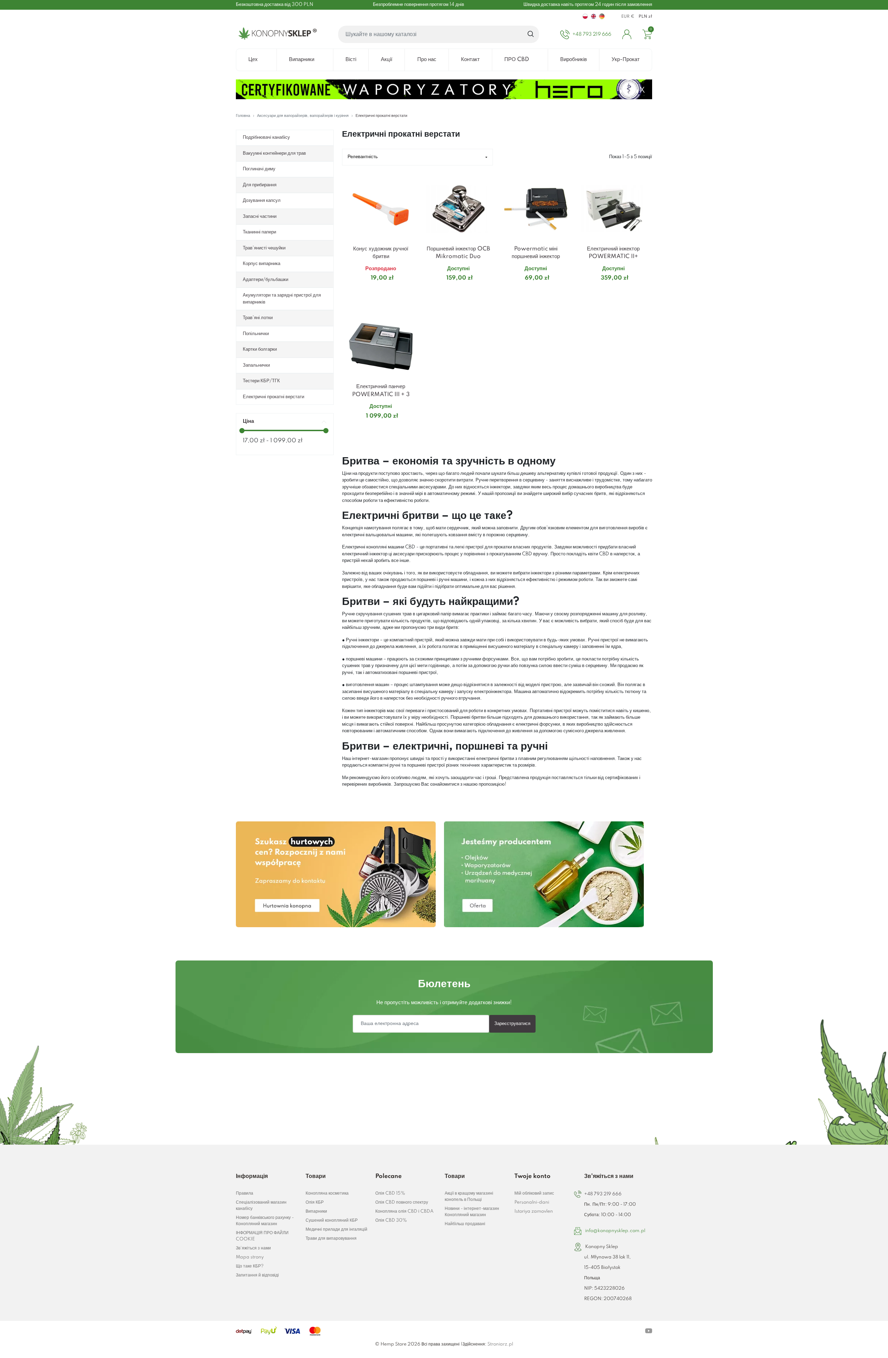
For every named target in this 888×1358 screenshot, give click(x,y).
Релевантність (363, 156)
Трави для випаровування (331, 1238)
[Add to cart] (411, 291)
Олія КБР (315, 1202)
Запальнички (256, 365)
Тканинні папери (259, 232)
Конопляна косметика (327, 1193)
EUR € (627, 17)
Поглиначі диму (259, 168)
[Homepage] (276, 34)
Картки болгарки (260, 349)
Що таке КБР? (250, 1266)
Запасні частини (259, 216)
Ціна (248, 421)
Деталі (372, 291)
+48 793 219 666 (603, 1194)
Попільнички (256, 333)
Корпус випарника (261, 263)
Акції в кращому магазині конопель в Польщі (469, 1196)
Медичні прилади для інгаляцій (336, 1229)
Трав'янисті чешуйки (264, 248)
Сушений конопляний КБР (332, 1220)
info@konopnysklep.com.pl (615, 1231)
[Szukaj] (531, 34)
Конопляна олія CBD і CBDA (404, 1211)
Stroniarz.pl (500, 1344)
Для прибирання (259, 184)
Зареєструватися (512, 1023)
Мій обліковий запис (534, 1193)
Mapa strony (250, 1257)
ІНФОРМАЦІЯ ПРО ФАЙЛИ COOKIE (262, 1236)
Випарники (316, 1211)
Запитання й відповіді (257, 1275)
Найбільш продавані (465, 1224)
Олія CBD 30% (391, 1220)
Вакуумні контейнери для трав (274, 153)
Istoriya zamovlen (533, 1211)
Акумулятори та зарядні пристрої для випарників (282, 299)
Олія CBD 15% (390, 1193)
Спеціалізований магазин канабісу (261, 1205)
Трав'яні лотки (258, 317)
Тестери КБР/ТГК (261, 380)
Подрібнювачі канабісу (266, 137)
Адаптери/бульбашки (265, 279)
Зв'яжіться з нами (253, 1248)
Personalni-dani (531, 1202)
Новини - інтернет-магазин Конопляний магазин (472, 1211)
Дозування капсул (262, 200)
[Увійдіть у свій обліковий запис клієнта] (626, 34)
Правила (244, 1193)
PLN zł (645, 17)
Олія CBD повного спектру (401, 1202)
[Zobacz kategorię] (336, 874)
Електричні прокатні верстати (273, 396)
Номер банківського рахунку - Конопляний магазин (265, 1220)
